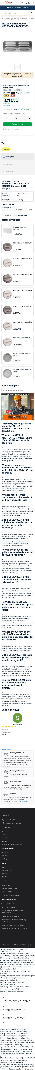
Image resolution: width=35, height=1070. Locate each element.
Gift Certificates (6, 870)
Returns (4, 832)
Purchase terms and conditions (11, 844)
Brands (3, 867)
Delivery (4, 835)
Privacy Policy (5, 838)
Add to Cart (18, 124)
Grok (12, 93)
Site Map (4, 859)
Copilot (26, 93)
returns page (23, 801)
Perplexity (19, 93)
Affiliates (4, 873)
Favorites (7, 129)
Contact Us (4, 852)
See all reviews (6, 749)
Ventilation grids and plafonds (13, 390)
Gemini (6, 95)
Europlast (6, 106)
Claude (12, 95)
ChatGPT (7, 93)
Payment (4, 841)
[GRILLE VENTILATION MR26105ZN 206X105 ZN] (17, 67)
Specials (4, 877)
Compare (16, 129)
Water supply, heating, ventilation (16, 19)
